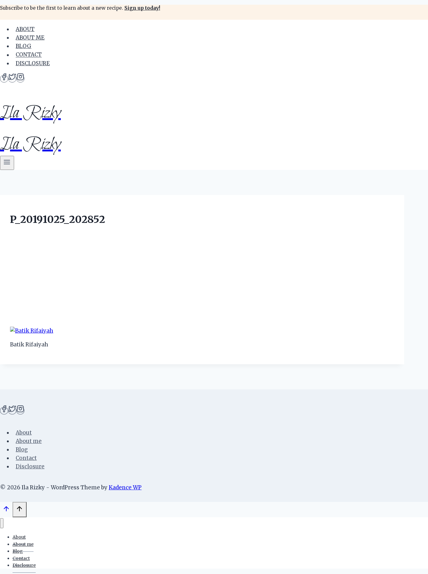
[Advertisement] (202, 277)
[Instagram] (20, 78)
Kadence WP (125, 487)
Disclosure (33, 63)
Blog (23, 46)
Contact (29, 54)
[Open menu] (7, 163)
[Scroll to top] (6, 510)
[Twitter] (12, 78)
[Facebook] (4, 78)
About (25, 29)
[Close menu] (1, 523)
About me (30, 37)
